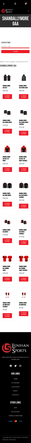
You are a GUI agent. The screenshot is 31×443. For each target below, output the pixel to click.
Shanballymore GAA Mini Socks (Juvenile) (6, 305)
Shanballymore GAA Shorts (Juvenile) (23, 232)
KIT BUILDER (15, 383)
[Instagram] (20, 366)
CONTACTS (15, 395)
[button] (3, 4)
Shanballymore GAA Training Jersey (6, 268)
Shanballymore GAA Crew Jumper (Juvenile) (23, 195)
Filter (16, 51)
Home (2, 62)
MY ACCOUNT (15, 412)
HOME (15, 379)
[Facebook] (11, 366)
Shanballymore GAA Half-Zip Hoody (6, 159)
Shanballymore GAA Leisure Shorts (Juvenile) (23, 122)
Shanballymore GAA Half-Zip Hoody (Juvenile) (23, 159)
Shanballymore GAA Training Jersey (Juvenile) (23, 268)
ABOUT (15, 391)
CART (15, 408)
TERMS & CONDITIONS (15, 416)
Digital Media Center (22, 439)
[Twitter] (15, 366)
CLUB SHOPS (16, 387)
